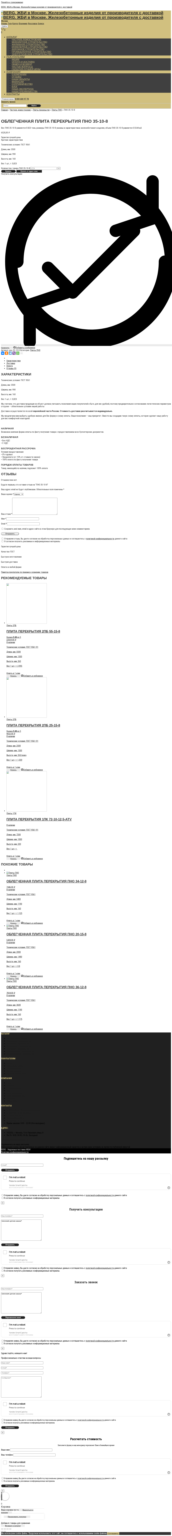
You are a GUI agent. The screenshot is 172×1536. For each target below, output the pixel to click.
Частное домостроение (20, 110)
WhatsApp (18, 1113)
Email (4, 523)
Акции (9, 1063)
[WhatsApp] (17, 353)
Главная (4, 110)
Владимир (23, 23)
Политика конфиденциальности (14, 1140)
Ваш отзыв (6, 514)
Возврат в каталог (13, 1526)
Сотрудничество (13, 1088)
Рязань (4, 23)
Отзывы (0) (11, 368)
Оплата (9, 366)
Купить (8, 171)
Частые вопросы (13, 1071)
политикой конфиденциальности (100, 538)
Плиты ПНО (57, 110)
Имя (3, 518)
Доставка (10, 363)
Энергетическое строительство (20, 1054)
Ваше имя (5, 1450)
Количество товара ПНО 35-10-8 (15, 168)
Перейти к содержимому (12, 2)
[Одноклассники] (6, 353)
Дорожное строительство (18, 1048)
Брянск (41, 23)
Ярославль (32, 23)
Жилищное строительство (18, 1043)
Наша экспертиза (14, 1093)
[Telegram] (10, 353)
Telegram (18, 1120)
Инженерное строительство (19, 1046)
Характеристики (13, 360)
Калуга (15, 23)
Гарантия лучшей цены (16, 1073)
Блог (8, 1090)
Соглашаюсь (113, 1533)
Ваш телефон (7, 1455)
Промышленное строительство (20, 1051)
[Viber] (14, 353)
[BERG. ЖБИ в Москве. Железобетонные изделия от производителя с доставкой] (82, 13)
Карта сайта (11, 1101)
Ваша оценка (7, 494)
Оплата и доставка (14, 1066)
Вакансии (10, 1085)
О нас (8, 1083)
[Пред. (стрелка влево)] (2, 1531)
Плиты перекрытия (41, 110)
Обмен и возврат (13, 1068)
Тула (10, 23)
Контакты (10, 1098)
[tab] (88, 358)
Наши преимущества (15, 1096)
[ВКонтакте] (2, 353)
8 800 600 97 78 (22, 99)
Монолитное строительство (18, 1041)
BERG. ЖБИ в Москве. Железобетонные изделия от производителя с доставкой (36, 7)
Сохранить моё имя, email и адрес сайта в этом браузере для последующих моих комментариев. (47, 529)
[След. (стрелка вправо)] (5, 1531)
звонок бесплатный (23, 1110)
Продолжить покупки (17, 1517)
